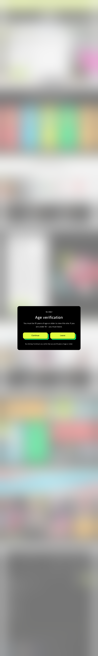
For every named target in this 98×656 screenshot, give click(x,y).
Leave (62, 335)
